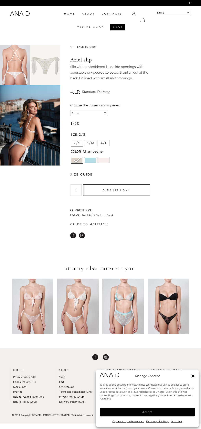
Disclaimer (19, 386)
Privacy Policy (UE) (24, 377)
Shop (117, 27)
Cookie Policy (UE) (24, 381)
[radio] (77, 143)
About (88, 13)
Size (74, 134)
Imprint (176, 421)
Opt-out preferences (128, 421)
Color (76, 151)
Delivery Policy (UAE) (72, 401)
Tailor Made (90, 27)
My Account (66, 386)
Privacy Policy (157, 421)
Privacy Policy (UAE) (71, 396)
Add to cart (116, 190)
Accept (147, 412)
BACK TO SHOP (86, 47)
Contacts (112, 13)
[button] (193, 376)
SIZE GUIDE (81, 174)
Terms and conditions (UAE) (75, 391)
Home (69, 13)
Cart (61, 381)
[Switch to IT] (186, 2)
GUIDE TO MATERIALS (89, 224)
